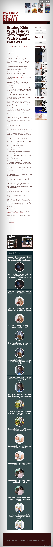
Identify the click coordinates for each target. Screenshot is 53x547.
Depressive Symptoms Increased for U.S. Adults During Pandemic (44, 103)
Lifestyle (12, 222)
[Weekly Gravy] (10, 16)
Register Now (42, 1)
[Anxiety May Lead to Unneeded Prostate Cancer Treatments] (48, 6)
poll (18, 56)
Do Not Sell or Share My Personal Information (12, 543)
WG (4, 540)
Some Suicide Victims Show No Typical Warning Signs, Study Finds (19, 361)
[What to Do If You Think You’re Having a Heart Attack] (41, 6)
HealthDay (17, 219)
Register (8, 540)
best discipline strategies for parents (15, 212)
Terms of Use (29, 540)
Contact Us (43, 540)
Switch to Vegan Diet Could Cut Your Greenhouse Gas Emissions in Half (19, 396)
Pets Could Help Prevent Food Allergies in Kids (44, 116)
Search (40, 42)
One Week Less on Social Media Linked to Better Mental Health (19, 292)
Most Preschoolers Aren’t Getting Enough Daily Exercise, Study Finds (19, 499)
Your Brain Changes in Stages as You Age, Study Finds (19, 326)
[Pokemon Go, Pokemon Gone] (48, 11)
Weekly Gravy (11, 46)
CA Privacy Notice (22, 540)
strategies (29, 75)
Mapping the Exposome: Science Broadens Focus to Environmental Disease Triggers (19, 258)
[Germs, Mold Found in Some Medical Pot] (28, 6)
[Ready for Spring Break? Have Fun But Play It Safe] (41, 11)
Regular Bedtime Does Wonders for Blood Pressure (19, 429)
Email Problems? (36, 540)
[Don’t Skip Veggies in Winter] (35, 11)
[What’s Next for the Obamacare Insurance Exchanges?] (35, 6)
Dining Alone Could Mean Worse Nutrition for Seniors (19, 464)
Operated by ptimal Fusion (45, 545)
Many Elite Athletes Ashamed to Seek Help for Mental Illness (44, 109)
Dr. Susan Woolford (18, 77)
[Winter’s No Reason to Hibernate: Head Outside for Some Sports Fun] (28, 11)
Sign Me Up (40, 32)
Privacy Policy (14, 540)
